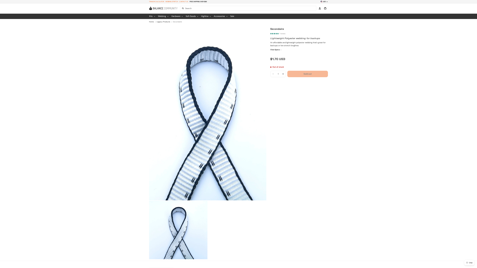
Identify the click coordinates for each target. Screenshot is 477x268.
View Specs (275, 50)
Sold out (308, 74)
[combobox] (248, 8)
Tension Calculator (156, 2)
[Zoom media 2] (178, 230)
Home (151, 22)
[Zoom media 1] (207, 112)
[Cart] (325, 8)
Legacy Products (163, 22)
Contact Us (183, 2)
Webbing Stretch (171, 2)
